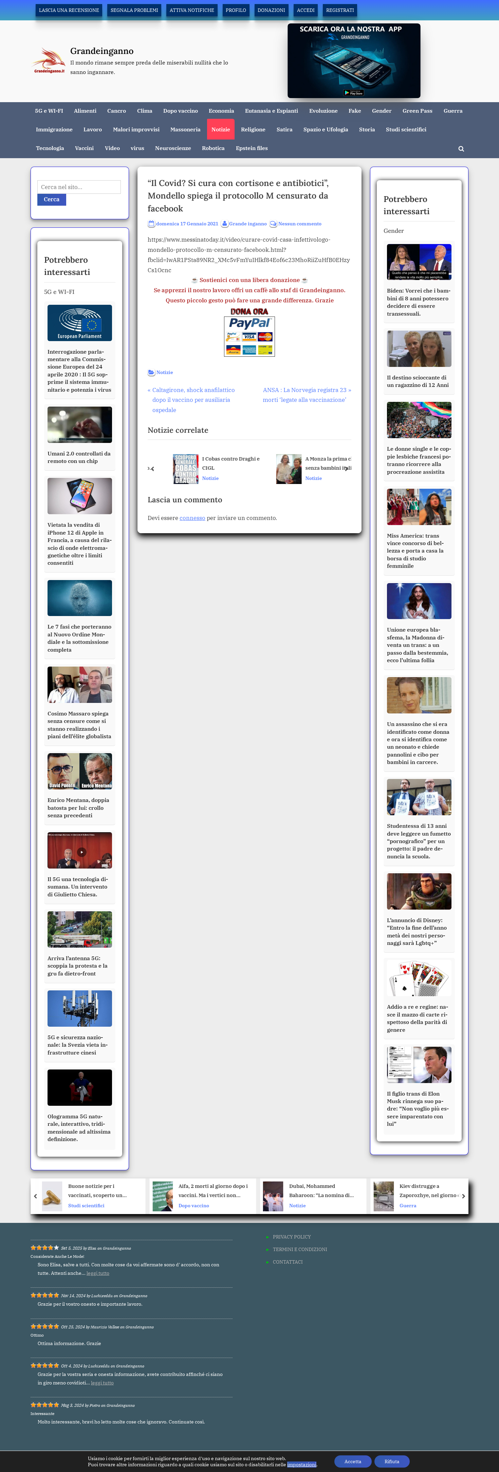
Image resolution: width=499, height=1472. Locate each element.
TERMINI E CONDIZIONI (300, 1249)
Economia (221, 110)
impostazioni (301, 1464)
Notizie (220, 129)
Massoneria (185, 129)
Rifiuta (392, 1461)
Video (112, 147)
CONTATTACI (288, 1262)
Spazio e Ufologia (325, 129)
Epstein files (252, 147)
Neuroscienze (173, 147)
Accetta (353, 1461)
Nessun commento (299, 224)
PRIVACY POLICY (292, 1236)
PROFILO (236, 10)
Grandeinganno (102, 50)
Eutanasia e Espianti (271, 110)
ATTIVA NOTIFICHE (192, 10)
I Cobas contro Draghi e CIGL (217, 463)
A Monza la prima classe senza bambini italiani (321, 463)
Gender (382, 110)
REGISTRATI (340, 10)
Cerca (52, 199)
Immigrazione (54, 129)
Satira (285, 129)
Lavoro (93, 129)
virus (137, 147)
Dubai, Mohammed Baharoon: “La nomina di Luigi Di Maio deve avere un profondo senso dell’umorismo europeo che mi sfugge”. (217, 1191)
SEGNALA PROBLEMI (134, 10)
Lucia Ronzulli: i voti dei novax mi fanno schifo (438, 1191)
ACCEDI (306, 10)
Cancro (116, 110)
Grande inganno (248, 223)
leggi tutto (98, 1273)
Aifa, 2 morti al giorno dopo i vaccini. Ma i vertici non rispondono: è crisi (107, 1191)
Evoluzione (323, 110)
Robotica (213, 147)
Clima (144, 110)
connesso (192, 518)
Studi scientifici (406, 129)
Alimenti (85, 110)
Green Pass (417, 110)
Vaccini (84, 147)
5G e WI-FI (49, 110)
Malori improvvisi (136, 129)
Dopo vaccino (180, 110)
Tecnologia (50, 147)
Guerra (453, 110)
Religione (253, 129)
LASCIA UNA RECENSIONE (69, 10)
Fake (355, 110)
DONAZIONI (271, 10)
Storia (367, 129)
